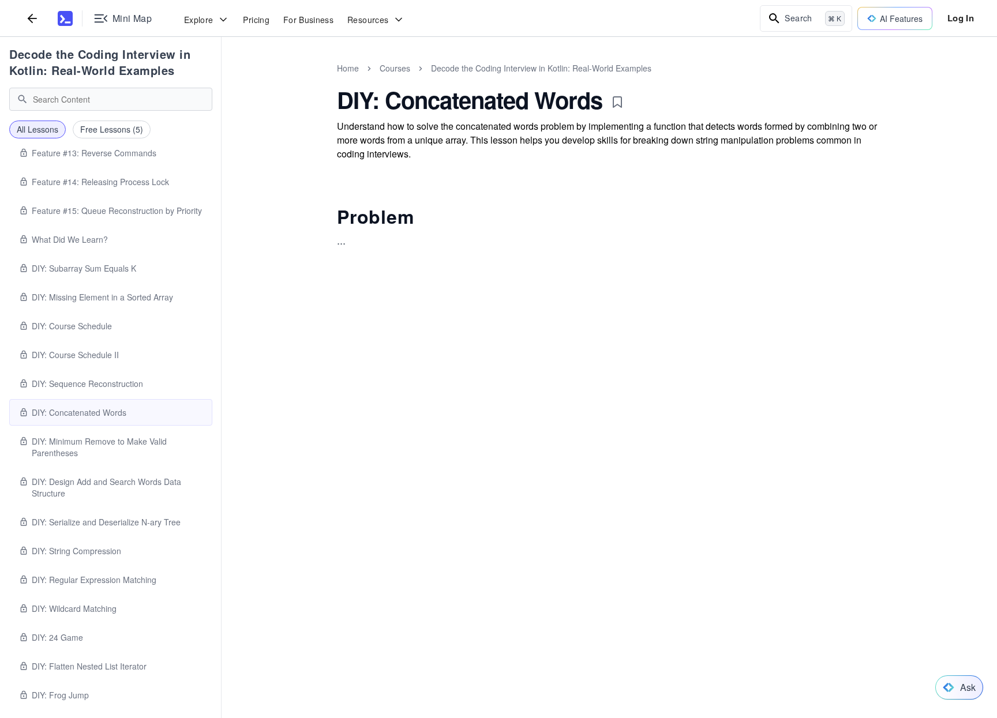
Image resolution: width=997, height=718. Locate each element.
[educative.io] (65, 18)
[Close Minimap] (221, 81)
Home (348, 68)
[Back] (32, 18)
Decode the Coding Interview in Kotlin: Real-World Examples (99, 62)
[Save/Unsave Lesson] (617, 102)
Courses (395, 68)
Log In (960, 18)
